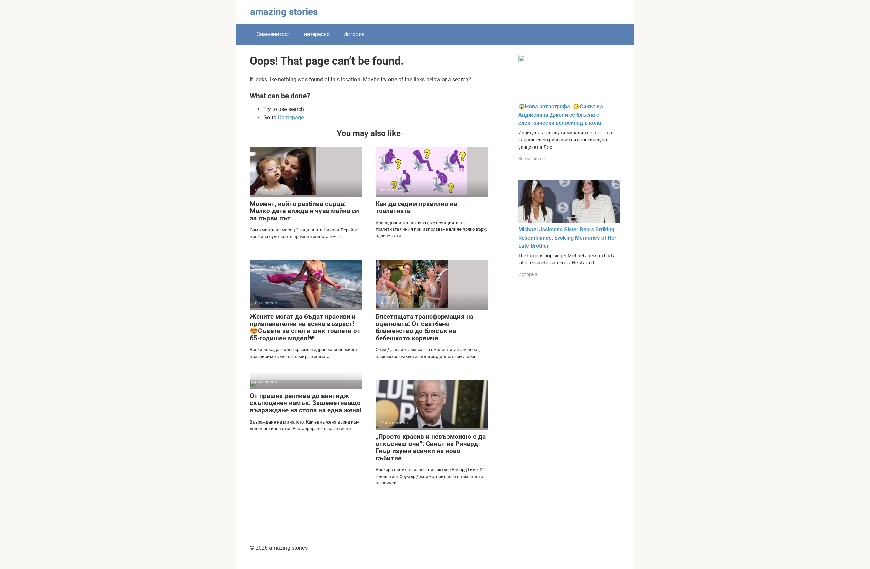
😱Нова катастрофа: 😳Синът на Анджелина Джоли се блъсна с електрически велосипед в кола (560, 114)
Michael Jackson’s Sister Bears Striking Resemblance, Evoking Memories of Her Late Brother (567, 237)
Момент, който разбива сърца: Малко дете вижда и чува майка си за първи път (304, 211)
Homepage (291, 117)
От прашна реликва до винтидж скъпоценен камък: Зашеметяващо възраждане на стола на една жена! (305, 403)
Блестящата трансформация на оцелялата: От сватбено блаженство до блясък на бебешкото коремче (424, 327)
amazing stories (284, 11)
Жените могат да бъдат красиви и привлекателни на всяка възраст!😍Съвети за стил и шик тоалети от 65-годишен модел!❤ (305, 327)
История (354, 34)
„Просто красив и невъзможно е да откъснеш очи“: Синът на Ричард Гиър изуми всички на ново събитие (431, 447)
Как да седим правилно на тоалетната (416, 207)
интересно (317, 34)
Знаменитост (273, 34)
